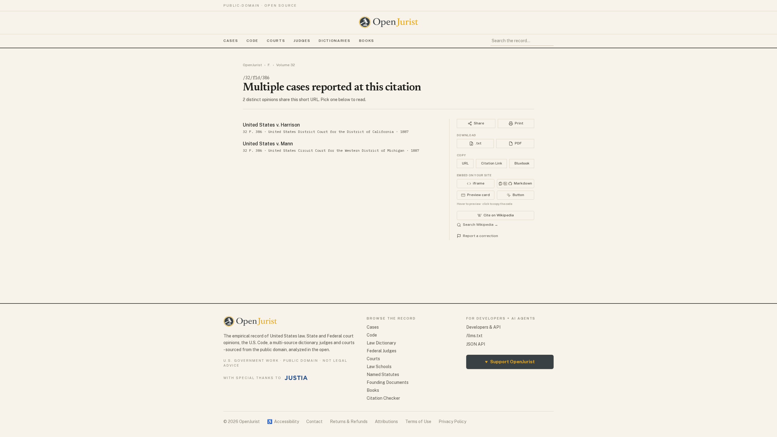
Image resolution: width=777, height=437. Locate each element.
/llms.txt (474, 335)
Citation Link (491, 163)
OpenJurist (252, 65)
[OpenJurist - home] (388, 22)
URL (465, 163)
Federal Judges (381, 350)
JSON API (475, 344)
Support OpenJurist (510, 361)
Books (366, 41)
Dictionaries (334, 41)
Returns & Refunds (349, 421)
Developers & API (483, 327)
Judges (301, 41)
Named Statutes (383, 374)
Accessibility (283, 421)
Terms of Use (418, 421)
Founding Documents (388, 382)
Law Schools (379, 366)
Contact (314, 421)
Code (252, 41)
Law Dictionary (381, 342)
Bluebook (521, 163)
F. (269, 65)
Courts (276, 41)
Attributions (386, 421)
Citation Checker (383, 398)
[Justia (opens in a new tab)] (296, 377)
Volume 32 (285, 65)
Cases (230, 41)
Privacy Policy (452, 421)
